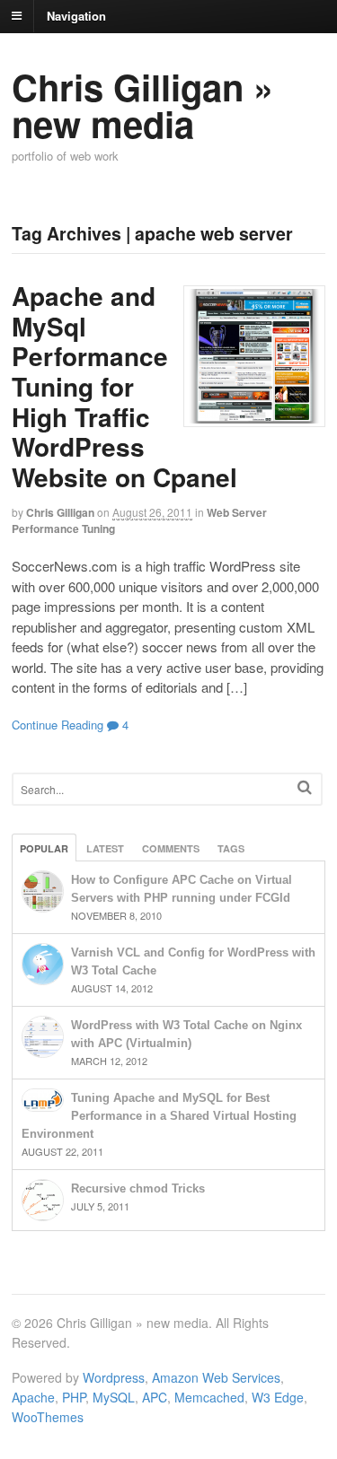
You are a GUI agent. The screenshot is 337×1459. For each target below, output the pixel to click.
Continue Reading (57, 724)
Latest (105, 848)
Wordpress (114, 1377)
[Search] (304, 787)
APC (154, 1397)
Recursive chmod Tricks (138, 1188)
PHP (73, 1397)
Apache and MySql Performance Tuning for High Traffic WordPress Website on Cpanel (124, 386)
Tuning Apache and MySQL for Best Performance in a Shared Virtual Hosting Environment (159, 1115)
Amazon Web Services (216, 1377)
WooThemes (48, 1417)
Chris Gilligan (60, 512)
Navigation (76, 14)
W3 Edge (278, 1397)
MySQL (114, 1397)
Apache (33, 1397)
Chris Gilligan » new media (142, 105)
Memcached (209, 1397)
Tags (230, 848)
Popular (44, 848)
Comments (171, 848)
